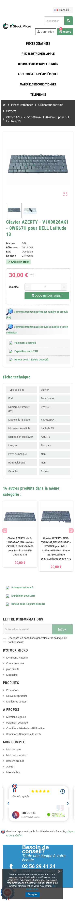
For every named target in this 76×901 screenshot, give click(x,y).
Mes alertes (13, 772)
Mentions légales (16, 716)
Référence (12, 247)
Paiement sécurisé (17, 722)
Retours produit (15, 760)
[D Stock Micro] (17, 25)
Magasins (12, 674)
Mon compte (13, 749)
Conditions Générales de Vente (24, 734)
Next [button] (71, 530)
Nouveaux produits (17, 695)
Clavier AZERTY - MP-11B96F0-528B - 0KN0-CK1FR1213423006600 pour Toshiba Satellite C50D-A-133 (20, 546)
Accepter (32, 894)
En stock (11, 255)
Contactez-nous (15, 663)
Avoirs (9, 766)
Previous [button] (4, 530)
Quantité (14, 286)
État (8, 251)
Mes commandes (16, 755)
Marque (10, 243)
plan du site (12, 669)
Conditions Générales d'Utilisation (25, 728)
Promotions (12, 690)
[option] (20, 535)
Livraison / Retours (17, 657)
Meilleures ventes (16, 701)
